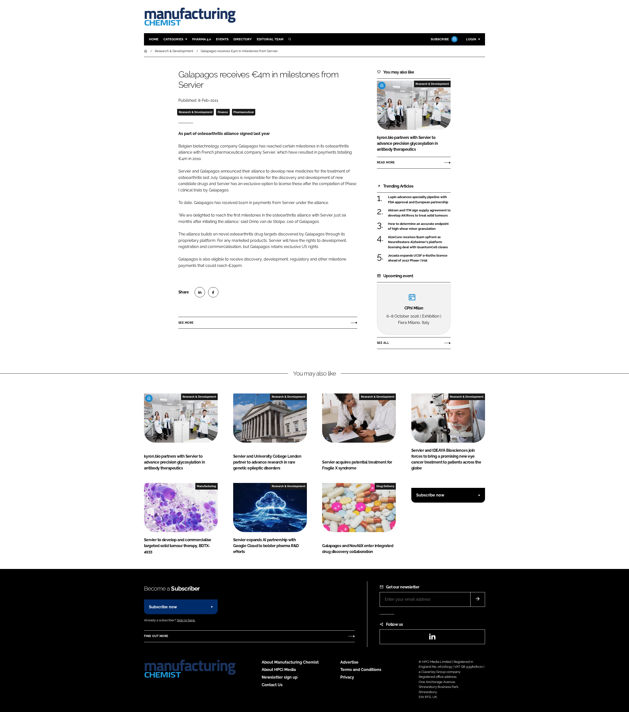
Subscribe (440, 39)
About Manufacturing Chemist (290, 662)
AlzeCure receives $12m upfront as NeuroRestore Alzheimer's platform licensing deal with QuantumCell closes (419, 242)
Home (153, 39)
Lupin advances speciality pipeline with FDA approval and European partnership (419, 200)
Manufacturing (206, 486)
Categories (173, 39)
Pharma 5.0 (201, 39)
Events (222, 39)
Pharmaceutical (243, 112)
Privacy (347, 677)
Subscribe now (430, 495)
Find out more (156, 636)
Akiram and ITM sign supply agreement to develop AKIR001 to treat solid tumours (419, 213)
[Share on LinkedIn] (200, 292)
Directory (242, 39)
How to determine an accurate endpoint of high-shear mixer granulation (419, 226)
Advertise (349, 662)
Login (471, 39)
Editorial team (270, 39)
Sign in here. (186, 620)
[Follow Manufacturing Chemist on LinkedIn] (432, 638)
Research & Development (195, 112)
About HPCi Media (279, 669)
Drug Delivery (385, 486)
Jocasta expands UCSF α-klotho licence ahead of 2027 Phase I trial (419, 258)
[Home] (146, 51)
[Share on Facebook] (213, 292)
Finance (223, 112)
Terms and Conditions (360, 669)
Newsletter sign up (280, 677)
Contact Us (272, 685)
